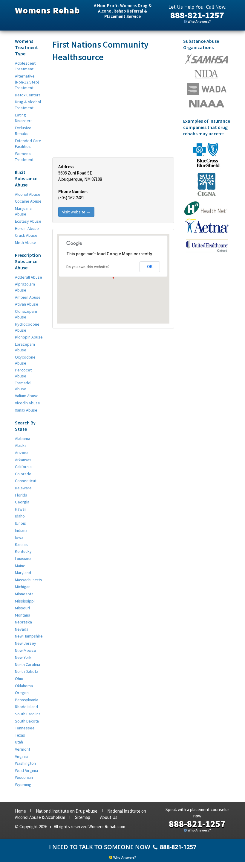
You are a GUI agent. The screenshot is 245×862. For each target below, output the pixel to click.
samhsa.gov (206, 59)
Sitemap (82, 817)
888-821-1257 (197, 14)
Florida (21, 495)
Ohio (19, 678)
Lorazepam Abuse (25, 347)
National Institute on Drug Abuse (66, 811)
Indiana (21, 530)
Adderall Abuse (28, 277)
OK (150, 266)
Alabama (22, 438)
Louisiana (23, 558)
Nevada (21, 629)
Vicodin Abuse (27, 403)
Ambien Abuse (28, 297)
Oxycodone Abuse (25, 360)
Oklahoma (24, 685)
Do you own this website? (88, 267)
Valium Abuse (27, 395)
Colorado (23, 473)
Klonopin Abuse (29, 337)
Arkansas (23, 459)
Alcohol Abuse (27, 194)
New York (23, 657)
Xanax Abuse (26, 410)
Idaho (20, 516)
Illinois (20, 523)
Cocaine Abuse (28, 201)
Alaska (21, 445)
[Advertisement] (113, 109)
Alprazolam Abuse (25, 287)
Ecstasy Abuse (28, 221)
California (23, 466)
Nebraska (23, 622)
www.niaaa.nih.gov (206, 103)
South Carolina (28, 714)
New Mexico (25, 650)
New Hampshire (29, 636)
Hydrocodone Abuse (27, 327)
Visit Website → (76, 212)
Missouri (22, 608)
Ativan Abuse (26, 304)
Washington (25, 763)
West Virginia (26, 770)
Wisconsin (24, 777)
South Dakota (27, 721)
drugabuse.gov (206, 89)
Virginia (21, 756)
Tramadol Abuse (23, 385)
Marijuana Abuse (23, 211)
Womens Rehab (47, 10)
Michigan (22, 586)
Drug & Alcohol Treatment (28, 104)
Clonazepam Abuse (26, 314)
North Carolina (27, 664)
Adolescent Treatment (25, 66)
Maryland (23, 572)
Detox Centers (28, 95)
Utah (19, 742)
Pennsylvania (26, 699)
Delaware (23, 488)
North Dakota (26, 671)
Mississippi (25, 601)
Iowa (19, 537)
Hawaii (20, 509)
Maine (20, 565)
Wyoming (23, 784)
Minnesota (24, 594)
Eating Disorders (24, 118)
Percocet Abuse (23, 373)
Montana (22, 615)
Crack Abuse (26, 235)
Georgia (22, 502)
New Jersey (25, 643)
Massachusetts (28, 579)
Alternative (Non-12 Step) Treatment (27, 81)
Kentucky (23, 551)
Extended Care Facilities (28, 143)
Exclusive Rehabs (23, 130)
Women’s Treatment (24, 156)
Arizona (21, 452)
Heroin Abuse (27, 228)
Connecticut (25, 480)
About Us (108, 817)
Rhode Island (26, 706)
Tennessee (25, 728)
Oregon (22, 692)
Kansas (21, 544)
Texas (20, 735)
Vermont (22, 749)
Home (20, 811)
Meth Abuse (25, 242)
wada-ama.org (206, 73)
